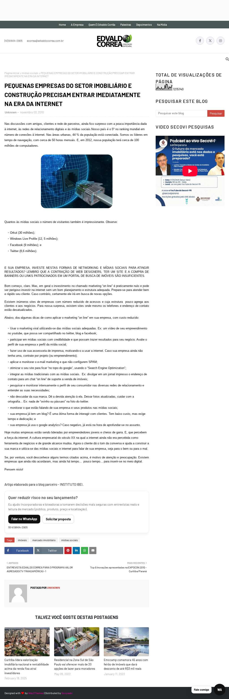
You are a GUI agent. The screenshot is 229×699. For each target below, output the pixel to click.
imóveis (22, 540)
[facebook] (200, 41)
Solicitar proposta (58, 519)
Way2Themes (36, 693)
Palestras (125, 24)
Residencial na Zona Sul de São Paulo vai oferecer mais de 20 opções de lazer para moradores (74, 664)
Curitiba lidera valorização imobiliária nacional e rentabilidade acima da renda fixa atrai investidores (26, 666)
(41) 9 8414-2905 (13, 40)
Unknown (11, 112)
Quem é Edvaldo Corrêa (102, 24)
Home (62, 24)
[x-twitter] (210, 41)
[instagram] (220, 41)
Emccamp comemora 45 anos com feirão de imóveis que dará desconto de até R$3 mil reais (126, 664)
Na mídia (162, 24)
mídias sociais (30, 72)
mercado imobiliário (44, 540)
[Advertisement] (81, 10)
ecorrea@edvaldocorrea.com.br (45, 40)
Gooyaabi (66, 693)
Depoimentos (144, 24)
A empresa (77, 24)
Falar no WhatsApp (24, 519)
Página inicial (11, 72)
